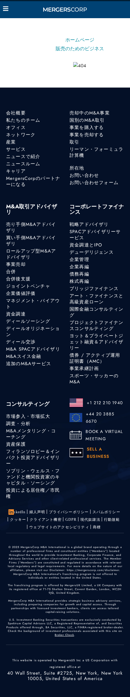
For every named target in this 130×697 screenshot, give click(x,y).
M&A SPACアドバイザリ (33, 349)
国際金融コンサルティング (96, 312)
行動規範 (112, 519)
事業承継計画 (84, 368)
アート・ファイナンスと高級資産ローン (96, 299)
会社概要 (16, 113)
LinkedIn (18, 512)
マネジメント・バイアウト (33, 304)
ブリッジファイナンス (94, 289)
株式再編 (79, 281)
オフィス (16, 127)
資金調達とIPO (86, 245)
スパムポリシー (106, 512)
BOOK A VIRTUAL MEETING (104, 435)
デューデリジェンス (92, 252)
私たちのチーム (23, 120)
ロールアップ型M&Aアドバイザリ (31, 254)
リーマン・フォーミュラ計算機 (96, 152)
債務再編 (79, 274)
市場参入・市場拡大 (28, 416)
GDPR (71, 519)
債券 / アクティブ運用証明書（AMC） (95, 358)
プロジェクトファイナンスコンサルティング (96, 325)
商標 (97, 527)
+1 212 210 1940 (105, 403)
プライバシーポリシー (69, 512)
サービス (16, 149)
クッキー (18, 519)
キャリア (16, 171)
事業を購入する (87, 127)
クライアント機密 (46, 519)
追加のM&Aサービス (28, 364)
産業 (11, 142)
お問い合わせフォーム (94, 183)
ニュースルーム (23, 164)
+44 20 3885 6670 (100, 417)
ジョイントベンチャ (28, 286)
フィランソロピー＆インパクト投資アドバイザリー (33, 457)
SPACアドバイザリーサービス (95, 235)
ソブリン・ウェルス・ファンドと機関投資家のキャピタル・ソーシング (33, 477)
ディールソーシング (28, 321)
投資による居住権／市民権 (33, 493)
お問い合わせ (84, 175)
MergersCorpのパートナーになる (33, 181)
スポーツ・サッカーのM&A (94, 379)
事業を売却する (87, 135)
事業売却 (16, 264)
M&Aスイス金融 (23, 356)
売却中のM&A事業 (90, 113)
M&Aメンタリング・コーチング (31, 434)
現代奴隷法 (90, 519)
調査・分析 (18, 424)
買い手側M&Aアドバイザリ (31, 241)
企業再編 (79, 267)
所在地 (77, 168)
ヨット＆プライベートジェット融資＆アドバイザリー (96, 342)
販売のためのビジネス (80, 48)
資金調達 (16, 314)
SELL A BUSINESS (98, 452)
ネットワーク (20, 135)
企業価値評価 (20, 293)
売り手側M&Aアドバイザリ (31, 227)
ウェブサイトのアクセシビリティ (59, 527)
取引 (74, 142)
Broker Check (64, 635)
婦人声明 (37, 512)
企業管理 (79, 259)
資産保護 (16, 444)
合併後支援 (18, 279)
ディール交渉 (20, 342)
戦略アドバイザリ (89, 224)
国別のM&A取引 (87, 120)
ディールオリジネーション (33, 331)
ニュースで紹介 (23, 157)
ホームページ (79, 39)
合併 (11, 272)
